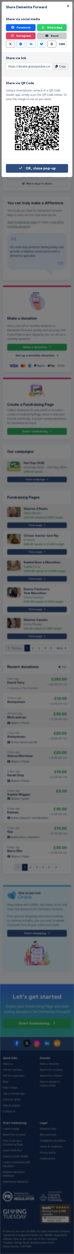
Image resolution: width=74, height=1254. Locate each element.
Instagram (23, 35)
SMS (62, 44)
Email (55, 35)
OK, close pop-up (41, 168)
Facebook (24, 27)
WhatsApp (54, 27)
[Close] (68, 6)
